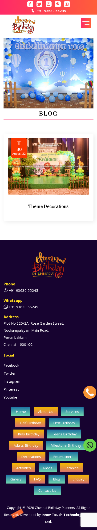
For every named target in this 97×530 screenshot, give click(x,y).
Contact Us (47, 490)
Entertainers (63, 456)
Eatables (72, 467)
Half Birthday (30, 422)
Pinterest (11, 389)
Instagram (12, 381)
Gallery (16, 479)
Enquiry (79, 479)
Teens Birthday (64, 434)
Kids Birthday (29, 434)
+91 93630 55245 (51, 10)
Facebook (11, 365)
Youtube (10, 397)
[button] (86, 23)
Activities (23, 467)
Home (21, 411)
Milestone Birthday (66, 445)
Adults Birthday (26, 445)
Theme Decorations (48, 206)
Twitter (10, 373)
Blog (56, 479)
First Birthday (64, 422)
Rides (47, 467)
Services (72, 411)
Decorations (31, 456)
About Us (45, 411)
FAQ (37, 479)
